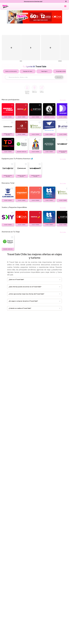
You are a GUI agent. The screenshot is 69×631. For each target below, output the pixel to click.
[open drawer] (65, 6)
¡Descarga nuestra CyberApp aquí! (33, 1)
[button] (11, 71)
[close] (65, 1)
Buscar (59, 77)
